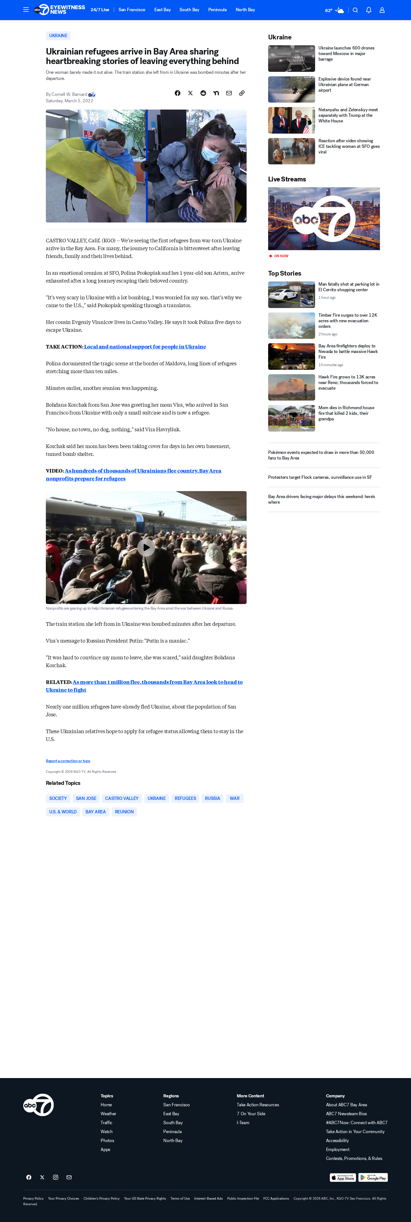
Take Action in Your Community (355, 1131)
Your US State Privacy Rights (145, 1198)
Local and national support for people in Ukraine (144, 346)
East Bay (162, 10)
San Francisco (132, 10)
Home (106, 1105)
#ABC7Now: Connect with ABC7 (357, 1123)
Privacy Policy (33, 1198)
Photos (107, 1140)
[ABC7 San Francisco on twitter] (42, 1177)
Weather (108, 1114)
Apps (105, 1149)
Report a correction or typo (68, 761)
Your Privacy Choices (63, 1198)
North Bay (245, 10)
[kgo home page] (38, 1105)
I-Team (243, 1123)
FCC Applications (276, 1198)
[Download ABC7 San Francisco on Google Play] (373, 1177)
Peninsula (217, 10)
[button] (26, 9)
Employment (337, 1149)
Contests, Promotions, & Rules (354, 1158)
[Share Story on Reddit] (203, 93)
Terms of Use (180, 1198)
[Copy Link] (242, 93)
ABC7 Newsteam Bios (346, 1114)
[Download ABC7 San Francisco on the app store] (343, 1177)
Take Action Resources (258, 1105)
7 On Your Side (251, 1114)
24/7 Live (100, 10)
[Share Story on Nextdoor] (216, 93)
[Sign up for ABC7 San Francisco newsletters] (69, 1177)
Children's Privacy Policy (102, 1198)
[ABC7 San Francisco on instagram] (55, 1177)
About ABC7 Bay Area (346, 1105)
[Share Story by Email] (229, 93)
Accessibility (337, 1140)
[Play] (324, 218)
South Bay (189, 10)
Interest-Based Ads (208, 1198)
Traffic (106, 1123)
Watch (106, 1131)
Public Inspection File (243, 1198)
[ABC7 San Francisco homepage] (59, 10)
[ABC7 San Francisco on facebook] (28, 1177)
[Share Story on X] (190, 93)
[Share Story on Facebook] (177, 93)
